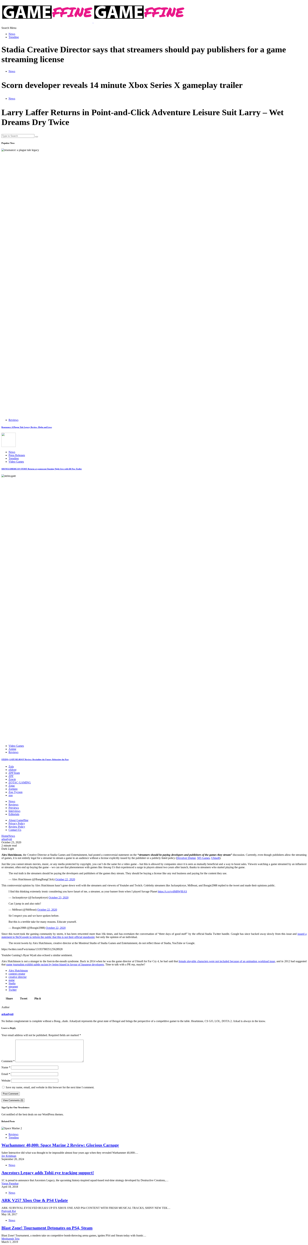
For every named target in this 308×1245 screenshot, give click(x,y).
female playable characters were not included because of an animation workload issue (227, 961)
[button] (5, 27)
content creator (17, 973)
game (12, 980)
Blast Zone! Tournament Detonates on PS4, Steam (47, 1228)
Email (5, 1073)
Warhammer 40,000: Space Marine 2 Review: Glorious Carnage (60, 1145)
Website (5, 1080)
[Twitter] (7, 25)
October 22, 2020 (65, 879)
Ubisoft (215, 857)
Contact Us (15, 829)
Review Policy (17, 826)
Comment (8, 1061)
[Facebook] (2, 25)
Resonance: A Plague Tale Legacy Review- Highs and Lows (26, 427)
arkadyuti (7, 1014)
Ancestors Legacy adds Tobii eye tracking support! (47, 1172)
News (12, 33)
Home (4, 835)
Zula (11, 766)
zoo (11, 795)
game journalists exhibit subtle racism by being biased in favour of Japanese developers (55, 964)
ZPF (11, 776)
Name (5, 1067)
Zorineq (13, 788)
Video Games (16, 461)
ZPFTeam (14, 772)
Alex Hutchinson (18, 970)
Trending (14, 37)
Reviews (13, 419)
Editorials (14, 814)
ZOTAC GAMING (20, 782)
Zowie (12, 779)
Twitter (13, 989)
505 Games (203, 857)
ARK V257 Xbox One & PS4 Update (34, 1200)
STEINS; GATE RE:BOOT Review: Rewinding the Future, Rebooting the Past (35, 759)
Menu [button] (13, 27)
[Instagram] (11, 25)
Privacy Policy (17, 823)
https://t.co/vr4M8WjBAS (172, 891)
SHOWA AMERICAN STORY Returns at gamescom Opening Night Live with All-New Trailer (41, 469)
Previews (14, 807)
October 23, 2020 (58, 897)
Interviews (14, 810)
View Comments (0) (13, 1100)
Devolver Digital (186, 857)
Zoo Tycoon (15, 792)
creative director (18, 976)
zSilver (12, 769)
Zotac (12, 785)
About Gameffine (18, 820)
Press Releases (17, 455)
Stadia (12, 983)
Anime (12, 749)
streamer (13, 986)
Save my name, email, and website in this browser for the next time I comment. (50, 1087)
